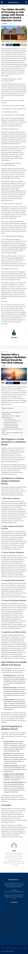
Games (14, 911)
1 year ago (11, 23)
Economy (7, 925)
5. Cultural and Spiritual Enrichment (11, 425)
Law (14, 923)
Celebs (7, 915)
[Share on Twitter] (16, 45)
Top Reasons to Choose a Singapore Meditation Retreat (11, 416)
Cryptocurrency (8, 920)
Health (14, 913)
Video (21, 932)
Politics (21, 905)
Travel (21, 928)
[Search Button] (26, 2)
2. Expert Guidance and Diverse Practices (12, 420)
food (14, 905)
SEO (21, 913)
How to (14, 920)
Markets (14, 927)
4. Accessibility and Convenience (11, 424)
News (6, 6)
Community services (7, 917)
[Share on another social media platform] (23, 45)
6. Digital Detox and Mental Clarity (11, 427)
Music (14, 929)
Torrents (21, 927)
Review (21, 911)
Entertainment (7, 928)
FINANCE (7, 937)
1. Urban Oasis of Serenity (9, 419)
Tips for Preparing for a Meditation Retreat (12, 432)
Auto (7, 907)
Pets (14, 938)
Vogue (21, 934)
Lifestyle (6, 351)
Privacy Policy (15, 948)
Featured (7, 935)
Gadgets (14, 909)
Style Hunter (21, 922)
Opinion (14, 936)
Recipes (21, 909)
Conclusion (4, 434)
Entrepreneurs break (7, 931)
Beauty (7, 909)
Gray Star (4, 23)
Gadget (14, 907)
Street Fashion (21, 919)
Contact (22, 948)
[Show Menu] (2, 2)
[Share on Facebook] (9, 45)
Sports (21, 915)
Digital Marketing (6, 922)
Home (2, 6)
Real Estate (21, 907)
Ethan (3, 365)
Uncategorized (22, 930)
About (7, 948)
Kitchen (14, 922)
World (21, 938)
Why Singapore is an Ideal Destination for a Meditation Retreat (12, 413)
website (21, 936)
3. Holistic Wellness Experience (10, 422)
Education (6, 927)
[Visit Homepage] (14, 2)
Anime (7, 905)
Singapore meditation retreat (9, 391)
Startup (21, 916)
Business (7, 911)
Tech (21, 925)
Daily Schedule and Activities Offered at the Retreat (12, 430)
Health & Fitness (14, 915)
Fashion (7, 934)
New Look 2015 (14, 932)
